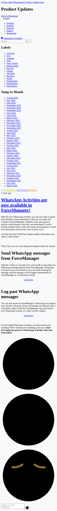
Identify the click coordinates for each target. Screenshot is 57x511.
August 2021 (12, 165)
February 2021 (13, 173)
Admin (10, 71)
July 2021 (11, 168)
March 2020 (12, 186)
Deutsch (10, 23)
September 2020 (14, 181)
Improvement (12, 66)
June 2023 (11, 133)
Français (10, 28)
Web (9, 61)
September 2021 (14, 163)
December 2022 (14, 143)
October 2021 (13, 160)
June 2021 (11, 170)
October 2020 (13, 178)
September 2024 (14, 110)
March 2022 (12, 150)
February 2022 (13, 153)
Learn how (28, 280)
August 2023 (12, 130)
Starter (9, 78)
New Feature (12, 63)
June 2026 (11, 103)
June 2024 (11, 113)
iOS (8, 56)
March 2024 (12, 118)
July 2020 (11, 183)
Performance (12, 83)
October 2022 (13, 145)
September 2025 (14, 105)
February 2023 (13, 138)
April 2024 (11, 115)
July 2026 (11, 100)
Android (10, 58)
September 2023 (14, 128)
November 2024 (14, 108)
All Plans (11, 73)
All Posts (11, 53)
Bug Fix (10, 68)
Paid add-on (12, 86)
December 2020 (14, 176)
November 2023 (14, 125)
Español (10, 26)
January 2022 (12, 155)
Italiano (10, 31)
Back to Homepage (9, 16)
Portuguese (11, 33)
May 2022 (11, 148)
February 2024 (13, 120)
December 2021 (14, 158)
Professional (12, 81)
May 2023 (11, 135)
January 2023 (12, 140)
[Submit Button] (29, 41)
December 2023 (14, 123)
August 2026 (12, 98)
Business (10, 76)
